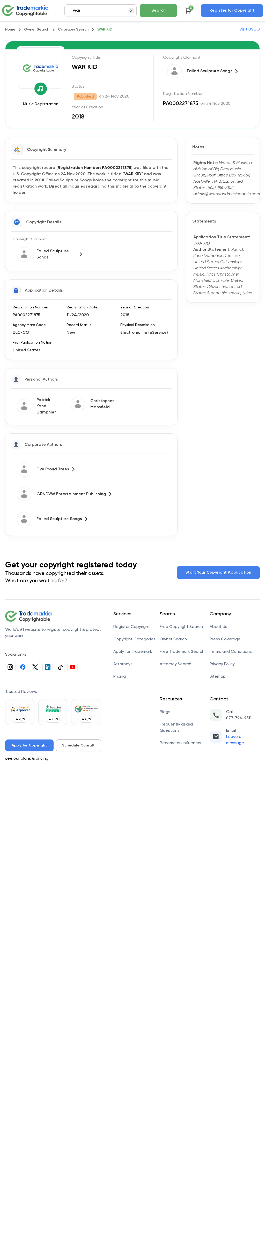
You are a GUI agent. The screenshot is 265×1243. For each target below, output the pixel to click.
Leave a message (235, 740)
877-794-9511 (238, 718)
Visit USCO (249, 29)
